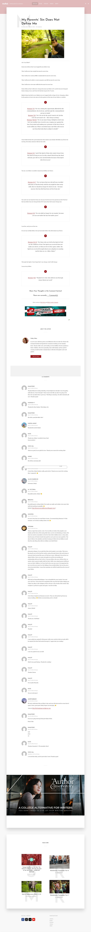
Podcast (46, 3)
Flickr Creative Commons (52, 302)
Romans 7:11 (30, 108)
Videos (51, 3)
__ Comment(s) (52, 295)
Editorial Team (32, 874)
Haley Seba (25, 26)
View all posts (36, 356)
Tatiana (30, 526)
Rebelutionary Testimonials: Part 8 (59, 870)
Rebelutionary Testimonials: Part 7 (59, 895)
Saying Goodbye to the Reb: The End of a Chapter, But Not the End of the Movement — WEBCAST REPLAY (31, 870)
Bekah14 (30, 500)
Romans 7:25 (32, 278)
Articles (35, 3)
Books (40, 3)
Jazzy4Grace (32, 699)
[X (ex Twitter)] (26, 919)
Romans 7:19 (31, 115)
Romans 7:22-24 (32, 120)
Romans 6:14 (31, 213)
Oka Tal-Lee (43, 302)
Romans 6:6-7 (32, 182)
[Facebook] (22, 919)
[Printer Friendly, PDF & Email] (68, 319)
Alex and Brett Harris (31, 896)
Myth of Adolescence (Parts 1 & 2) (31, 894)
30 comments (39, 26)
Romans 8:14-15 (32, 242)
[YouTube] (33, 919)
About (56, 3)
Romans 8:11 (31, 153)
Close (60, 466)
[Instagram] (30, 919)
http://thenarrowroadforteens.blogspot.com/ (43, 508)
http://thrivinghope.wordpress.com (41, 708)
